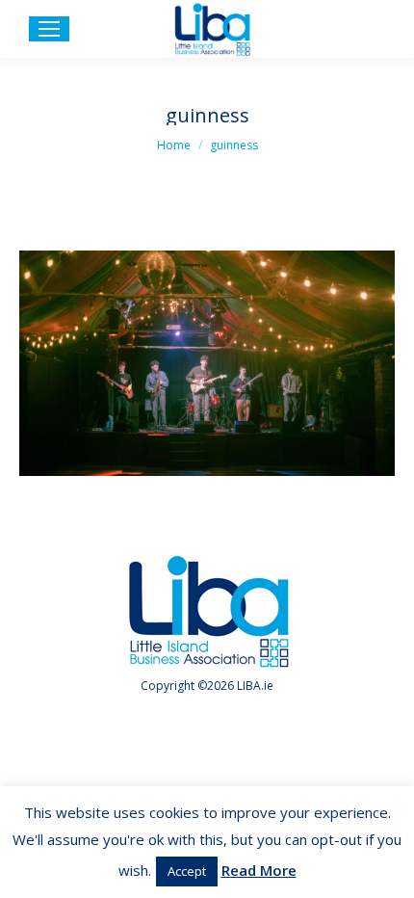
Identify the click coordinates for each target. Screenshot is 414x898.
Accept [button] (187, 871)
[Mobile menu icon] (49, 28)
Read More (259, 870)
